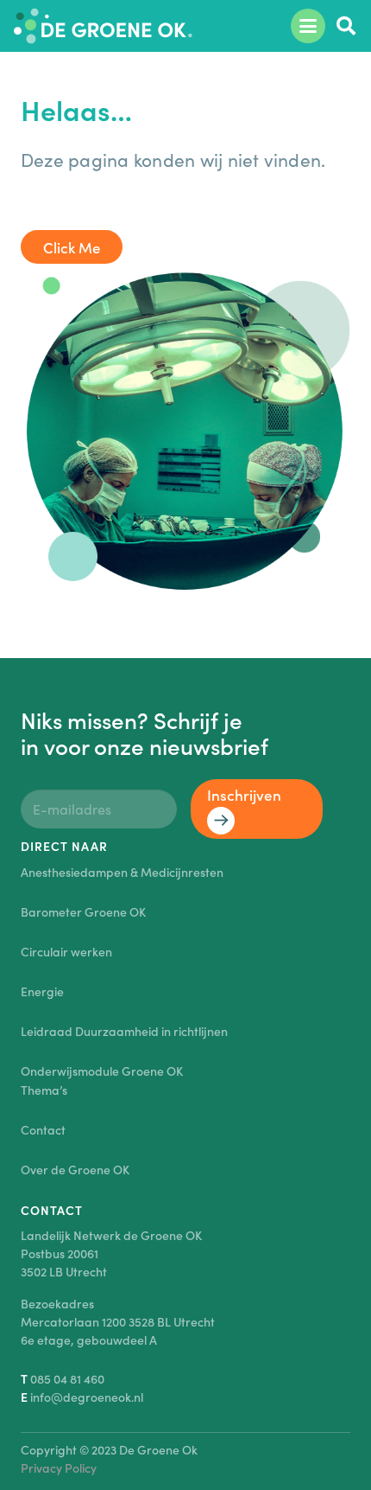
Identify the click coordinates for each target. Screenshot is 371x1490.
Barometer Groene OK (83, 911)
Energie (42, 991)
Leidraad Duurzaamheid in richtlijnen (124, 1030)
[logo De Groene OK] (103, 26)
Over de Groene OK (75, 1169)
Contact (43, 1129)
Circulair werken (66, 951)
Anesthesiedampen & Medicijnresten (122, 871)
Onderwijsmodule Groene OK (102, 1070)
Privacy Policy (59, 1467)
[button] (307, 26)
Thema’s (44, 1089)
